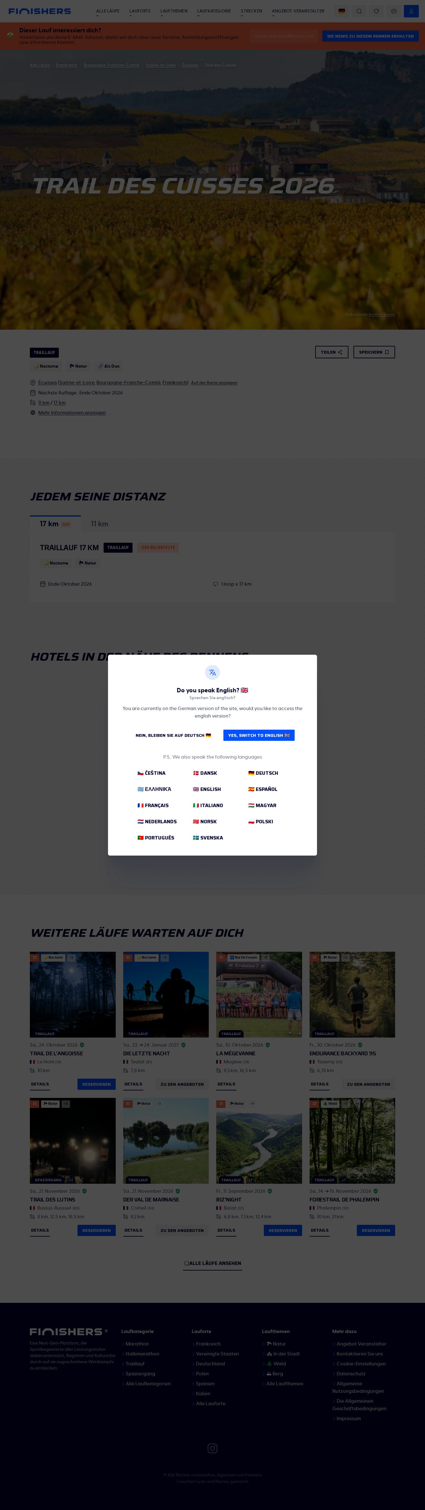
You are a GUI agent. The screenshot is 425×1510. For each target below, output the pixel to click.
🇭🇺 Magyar (262, 805)
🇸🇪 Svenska (208, 838)
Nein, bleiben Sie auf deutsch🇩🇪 (173, 735)
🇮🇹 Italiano (208, 805)
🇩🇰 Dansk (205, 773)
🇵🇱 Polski (260, 821)
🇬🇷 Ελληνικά (154, 789)
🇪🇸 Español (263, 789)
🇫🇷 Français (153, 805)
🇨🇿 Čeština (152, 773)
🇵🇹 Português (156, 838)
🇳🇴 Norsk (205, 821)
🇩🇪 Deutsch (263, 773)
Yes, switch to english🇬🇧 (259, 735)
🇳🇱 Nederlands (157, 821)
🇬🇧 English (207, 789)
